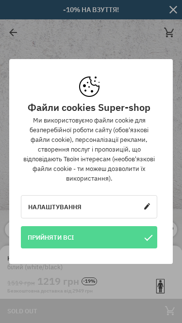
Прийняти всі (51, 237)
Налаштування (55, 206)
